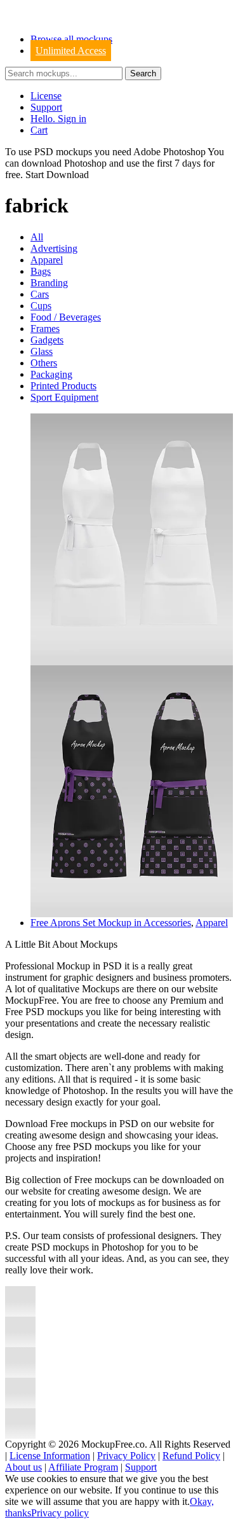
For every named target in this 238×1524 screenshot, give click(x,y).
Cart (39, 130)
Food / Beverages (65, 317)
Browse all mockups (71, 39)
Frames (45, 328)
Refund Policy (191, 1455)
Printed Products (63, 385)
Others (43, 362)
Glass (41, 351)
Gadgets (46, 340)
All (36, 237)
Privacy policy (60, 1512)
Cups (40, 305)
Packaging (51, 374)
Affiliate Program (83, 1467)
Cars (39, 294)
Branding (49, 282)
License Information (50, 1455)
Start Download (57, 174)
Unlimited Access (71, 50)
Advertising (53, 248)
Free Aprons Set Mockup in (86, 922)
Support (46, 107)
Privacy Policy (126, 1455)
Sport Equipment (64, 397)
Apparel (46, 259)
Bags (40, 271)
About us (23, 1467)
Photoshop (85, 163)
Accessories (167, 922)
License (46, 95)
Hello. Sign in (58, 118)
